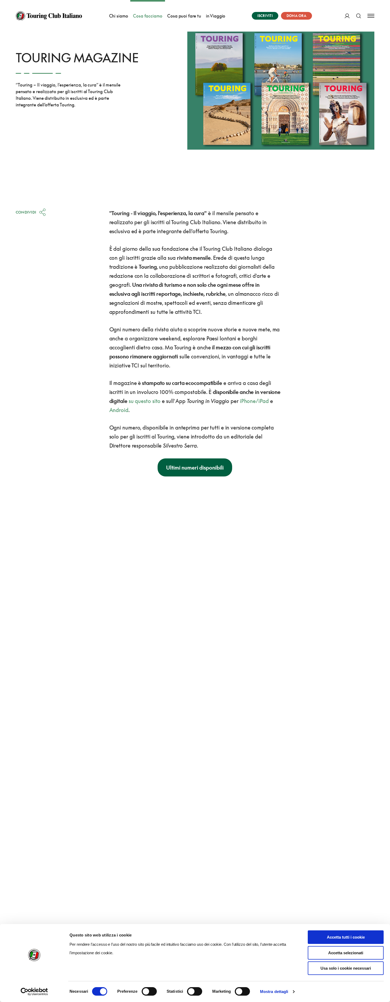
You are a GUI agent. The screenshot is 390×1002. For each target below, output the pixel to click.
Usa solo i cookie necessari (345, 968)
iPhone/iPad (254, 401)
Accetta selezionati (345, 953)
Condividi (26, 212)
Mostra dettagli (274, 991)
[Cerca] (358, 15)
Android (118, 410)
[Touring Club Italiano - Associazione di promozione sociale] (49, 16)
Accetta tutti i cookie (346, 937)
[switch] (149, 991)
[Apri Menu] (370, 15)
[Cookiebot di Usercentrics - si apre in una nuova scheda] (34, 992)
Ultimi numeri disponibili (195, 467)
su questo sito (145, 401)
